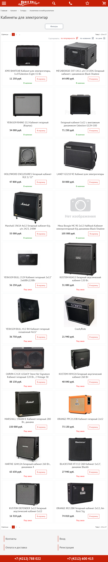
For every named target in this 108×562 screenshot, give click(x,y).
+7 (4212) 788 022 (27, 558)
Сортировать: (54, 38)
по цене (100, 38)
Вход (62, 538)
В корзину (41, 79)
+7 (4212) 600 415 (80, 558)
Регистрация (67, 547)
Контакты (11, 538)
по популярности (69, 38)
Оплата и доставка (16, 547)
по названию (87, 38)
